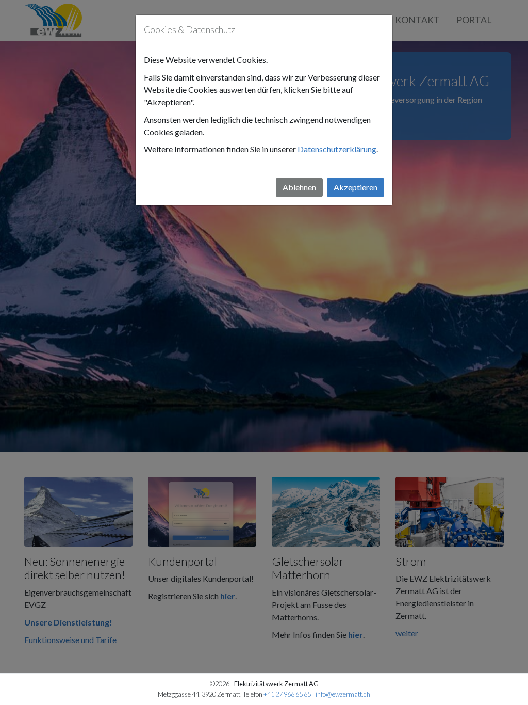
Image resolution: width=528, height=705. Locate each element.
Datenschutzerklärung (337, 149)
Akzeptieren (355, 187)
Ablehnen (299, 187)
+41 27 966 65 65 (287, 694)
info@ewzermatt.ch (343, 694)
